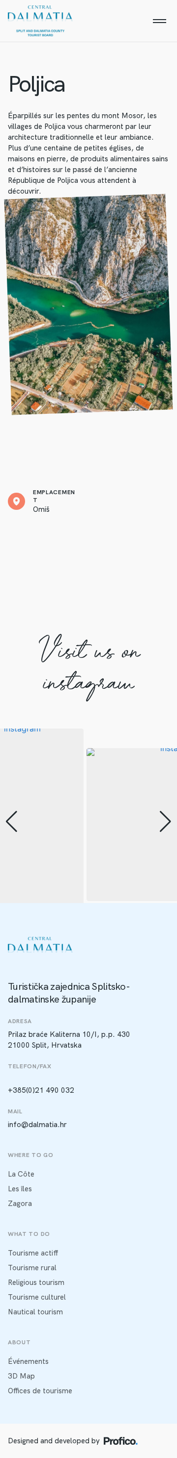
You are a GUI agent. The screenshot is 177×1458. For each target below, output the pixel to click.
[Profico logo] (121, 1441)
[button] (11, 821)
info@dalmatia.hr (37, 1125)
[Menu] (159, 21)
